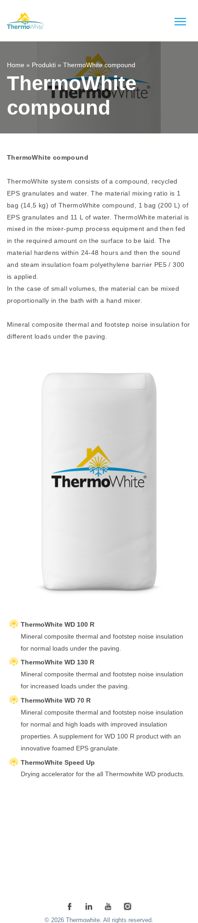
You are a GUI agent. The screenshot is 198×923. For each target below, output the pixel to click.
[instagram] (127, 906)
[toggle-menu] (180, 21)
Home (15, 65)
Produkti (44, 65)
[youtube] (108, 906)
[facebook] (69, 906)
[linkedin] (89, 906)
